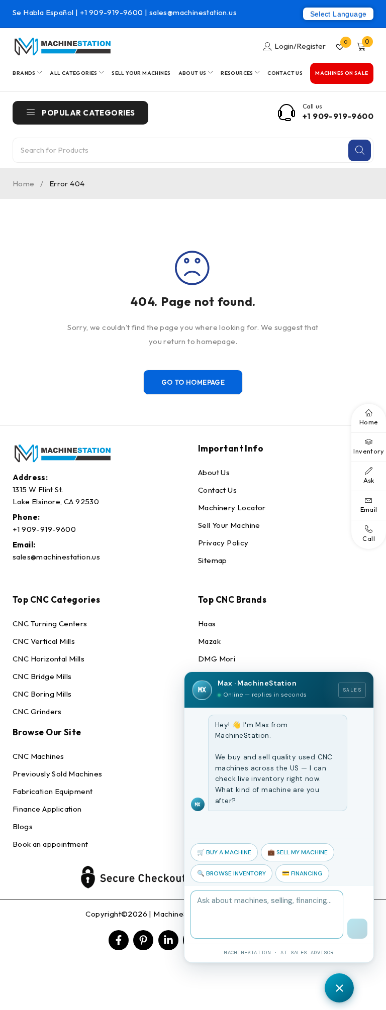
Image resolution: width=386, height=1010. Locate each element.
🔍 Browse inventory (231, 873)
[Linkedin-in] (168, 940)
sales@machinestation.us (193, 12)
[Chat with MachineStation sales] (339, 987)
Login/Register (300, 46)
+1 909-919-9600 (112, 12)
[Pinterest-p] (143, 940)
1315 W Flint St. (38, 489)
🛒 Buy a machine (224, 852)
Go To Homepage (193, 382)
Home (24, 183)
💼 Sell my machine (297, 852)
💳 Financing (302, 873)
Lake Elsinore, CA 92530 (56, 501)
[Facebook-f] (119, 940)
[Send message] (357, 929)
